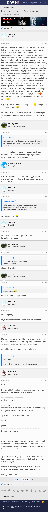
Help (38, 502)
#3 (46, 172)
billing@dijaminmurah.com (32, 75)
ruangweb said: (8, 201)
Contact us (6, 502)
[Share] (42, 43)
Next (24, 480)
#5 (46, 231)
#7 (46, 283)
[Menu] (3, 2)
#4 (46, 196)
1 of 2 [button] (17, 480)
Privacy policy (30, 502)
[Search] (45, 2)
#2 (46, 132)
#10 (45, 381)
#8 (46, 310)
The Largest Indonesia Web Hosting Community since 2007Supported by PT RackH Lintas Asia (21, 507)
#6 (46, 253)
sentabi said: (7, 137)
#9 (46, 335)
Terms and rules (17, 502)
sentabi (6, 14)
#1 (46, 43)
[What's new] (40, 2)
